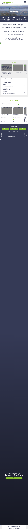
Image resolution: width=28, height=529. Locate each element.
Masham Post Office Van (4, 116)
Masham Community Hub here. (17, 39)
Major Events (22, 128)
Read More (4, 121)
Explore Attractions (9, 478)
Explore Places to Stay (18, 478)
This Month (14, 128)
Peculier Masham (8, 20)
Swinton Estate (11, 105)
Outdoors (19, 19)
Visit (7, 2)
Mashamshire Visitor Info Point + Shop (7, 72)
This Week (6, 128)
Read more (4, 76)
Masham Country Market (16, 116)
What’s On (2, 19)
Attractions (14, 19)
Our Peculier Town (18, 72)
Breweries (25, 19)
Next (26, 71)
